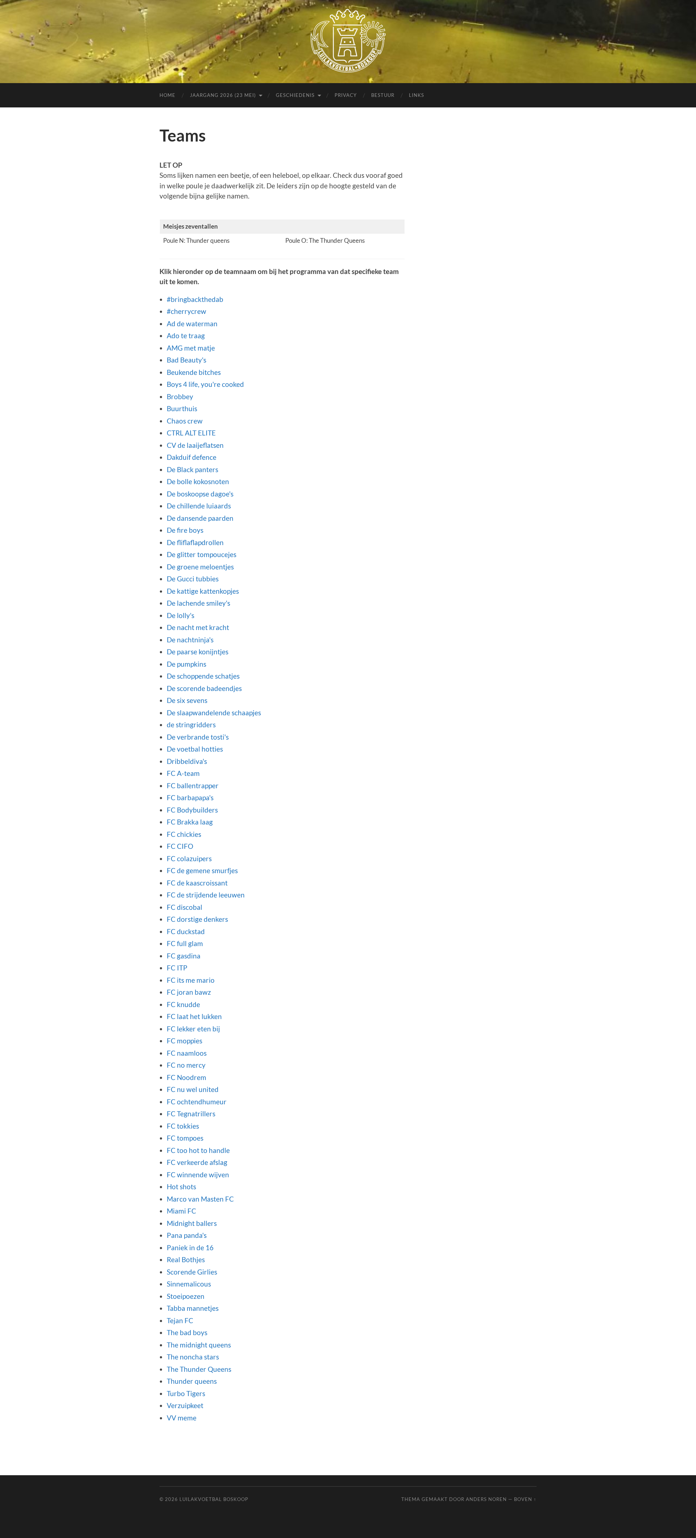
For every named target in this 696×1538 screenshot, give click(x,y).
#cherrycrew (186, 311)
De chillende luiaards (199, 506)
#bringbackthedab (195, 299)
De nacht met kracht (198, 627)
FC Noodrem (186, 1077)
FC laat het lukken (194, 1016)
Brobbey (180, 396)
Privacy (346, 95)
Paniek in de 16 (190, 1247)
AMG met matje (191, 348)
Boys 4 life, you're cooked (205, 384)
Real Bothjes (186, 1259)
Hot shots (181, 1186)
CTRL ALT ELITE (191, 433)
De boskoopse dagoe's (200, 494)
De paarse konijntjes (197, 651)
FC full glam (185, 943)
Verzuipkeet (185, 1405)
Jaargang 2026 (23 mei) (223, 95)
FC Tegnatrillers (191, 1113)
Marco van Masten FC (200, 1199)
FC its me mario (191, 980)
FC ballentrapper (193, 785)
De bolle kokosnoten (198, 481)
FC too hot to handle (198, 1150)
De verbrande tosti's (198, 737)
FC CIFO (180, 846)
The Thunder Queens (199, 1369)
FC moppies (184, 1040)
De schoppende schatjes (203, 676)
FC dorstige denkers (197, 919)
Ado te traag (186, 335)
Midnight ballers (192, 1223)
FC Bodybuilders (192, 810)
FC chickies (184, 834)
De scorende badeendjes (204, 688)
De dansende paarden (200, 518)
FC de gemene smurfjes (202, 870)
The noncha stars (193, 1357)
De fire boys (185, 530)
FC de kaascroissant (197, 883)
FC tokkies (183, 1126)
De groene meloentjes (200, 567)
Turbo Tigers (186, 1393)
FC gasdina (183, 956)
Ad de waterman (192, 323)
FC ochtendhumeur (197, 1101)
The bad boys (187, 1332)
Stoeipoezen (185, 1296)
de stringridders (191, 724)
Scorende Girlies (192, 1272)
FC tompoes (185, 1138)
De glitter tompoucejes (201, 554)
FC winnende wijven (198, 1174)
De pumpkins (186, 664)
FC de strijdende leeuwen (206, 895)
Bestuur (382, 95)
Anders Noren (486, 1499)
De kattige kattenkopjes (203, 591)
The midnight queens (199, 1345)
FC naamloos (187, 1053)
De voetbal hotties (195, 749)
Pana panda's (187, 1235)
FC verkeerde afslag (197, 1162)
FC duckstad (186, 931)
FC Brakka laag (190, 822)
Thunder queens (192, 1381)
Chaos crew (185, 421)
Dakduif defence (191, 457)
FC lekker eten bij (193, 1028)
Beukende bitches (194, 372)
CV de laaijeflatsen (195, 445)
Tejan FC (180, 1320)
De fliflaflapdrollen (195, 542)
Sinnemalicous (189, 1284)
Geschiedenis (295, 95)
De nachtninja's (190, 639)
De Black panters (192, 469)
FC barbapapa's (190, 797)
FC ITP (177, 968)
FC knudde (183, 1004)
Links (416, 95)
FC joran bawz (189, 992)
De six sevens (187, 700)
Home (167, 95)
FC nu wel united (193, 1089)
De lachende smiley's (198, 603)
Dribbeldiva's (187, 761)
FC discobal (184, 907)
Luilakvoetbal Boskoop (213, 1499)
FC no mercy (186, 1065)
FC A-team (183, 773)
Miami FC (181, 1211)
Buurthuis (182, 408)
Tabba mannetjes (193, 1308)
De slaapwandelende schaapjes (214, 712)
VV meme (181, 1418)
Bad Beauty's (186, 360)
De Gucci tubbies (193, 578)
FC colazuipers (189, 858)
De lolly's (180, 615)
